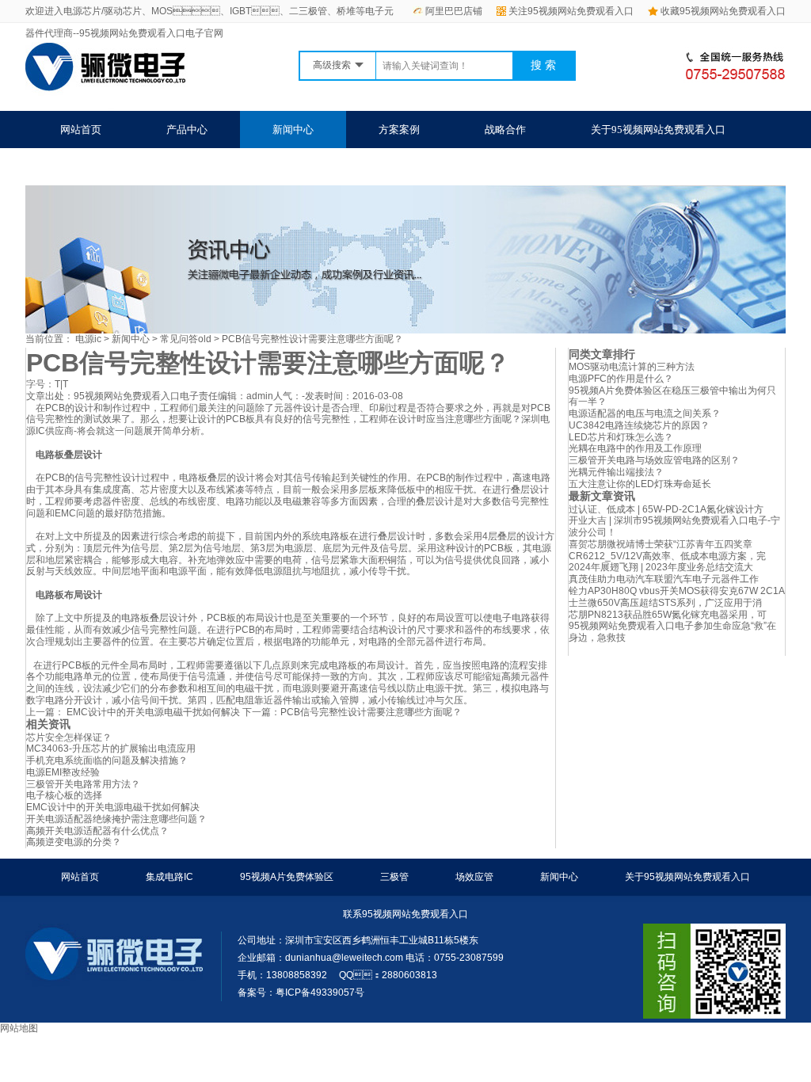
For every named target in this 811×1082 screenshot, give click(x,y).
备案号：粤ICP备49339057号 (301, 992)
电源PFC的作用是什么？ (621, 378)
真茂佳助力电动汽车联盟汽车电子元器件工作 (664, 579)
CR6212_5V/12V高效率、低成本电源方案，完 (667, 556)
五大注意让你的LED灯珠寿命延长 (640, 484)
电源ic (88, 339)
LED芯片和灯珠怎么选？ (621, 437)
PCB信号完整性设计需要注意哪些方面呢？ (312, 339)
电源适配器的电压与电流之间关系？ (645, 413)
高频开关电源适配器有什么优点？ (97, 830)
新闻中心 (293, 129)
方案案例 (399, 129)
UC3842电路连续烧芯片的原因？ (639, 425)
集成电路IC (169, 876)
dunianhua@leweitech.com (344, 957)
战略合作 (505, 129)
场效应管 (474, 876)
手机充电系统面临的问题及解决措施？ (107, 760)
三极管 (394, 876)
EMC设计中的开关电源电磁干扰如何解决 (152, 712)
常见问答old (185, 339)
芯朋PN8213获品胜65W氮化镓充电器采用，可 (668, 614)
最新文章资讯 (602, 496)
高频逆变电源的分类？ (73, 842)
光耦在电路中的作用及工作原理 (635, 448)
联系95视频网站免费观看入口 (127, 167)
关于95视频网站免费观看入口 (658, 129)
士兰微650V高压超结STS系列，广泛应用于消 (665, 602)
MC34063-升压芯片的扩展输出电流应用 (111, 748)
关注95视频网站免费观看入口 (571, 11)
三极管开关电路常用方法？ (83, 784)
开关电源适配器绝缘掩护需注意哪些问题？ (116, 819)
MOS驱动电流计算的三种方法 (632, 366)
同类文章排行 (602, 354)
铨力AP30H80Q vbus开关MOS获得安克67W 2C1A (677, 590)
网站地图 (19, 1028)
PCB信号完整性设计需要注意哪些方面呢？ (371, 712)
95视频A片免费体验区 (286, 876)
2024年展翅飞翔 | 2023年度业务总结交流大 (661, 567)
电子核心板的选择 (64, 795)
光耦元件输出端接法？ (616, 472)
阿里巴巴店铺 (453, 11)
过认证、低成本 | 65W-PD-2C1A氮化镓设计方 (666, 509)
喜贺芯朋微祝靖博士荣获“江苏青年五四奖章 (660, 544)
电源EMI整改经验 (63, 772)
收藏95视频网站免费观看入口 (723, 11)
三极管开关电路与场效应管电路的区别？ (654, 460)
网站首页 (80, 129)
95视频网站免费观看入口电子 (136, 396)
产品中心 (187, 129)
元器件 (288, 407)
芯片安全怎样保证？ (69, 737)
